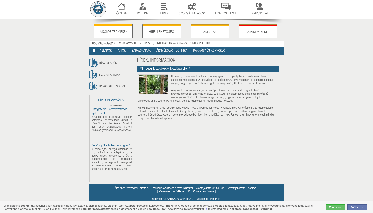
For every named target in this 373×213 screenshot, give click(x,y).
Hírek (147, 43)
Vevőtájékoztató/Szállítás (210, 188)
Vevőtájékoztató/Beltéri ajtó (174, 191)
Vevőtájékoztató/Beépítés (241, 188)
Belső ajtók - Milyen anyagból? (111, 145)
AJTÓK (122, 50)
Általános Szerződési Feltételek (132, 188)
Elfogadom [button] (335, 207)
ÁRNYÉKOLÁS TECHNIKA (171, 50)
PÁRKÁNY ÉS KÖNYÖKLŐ (209, 50)
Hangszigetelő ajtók (112, 86)
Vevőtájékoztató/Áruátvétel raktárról (172, 188)
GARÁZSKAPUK (141, 50)
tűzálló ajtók (108, 63)
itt (206, 208)
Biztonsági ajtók (109, 74)
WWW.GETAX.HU (128, 43)
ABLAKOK (106, 50)
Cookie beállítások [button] (203, 191)
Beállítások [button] (357, 207)
